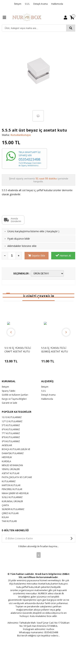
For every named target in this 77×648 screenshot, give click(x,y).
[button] (4, 293)
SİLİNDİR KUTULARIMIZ (13, 509)
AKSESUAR (7, 445)
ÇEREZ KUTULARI (10, 513)
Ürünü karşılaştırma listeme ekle (25, 231)
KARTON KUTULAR (11, 485)
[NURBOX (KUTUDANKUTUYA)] (27, 17)
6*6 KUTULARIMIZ (11, 429)
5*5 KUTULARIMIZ (11, 425)
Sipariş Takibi (8, 390)
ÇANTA (5, 505)
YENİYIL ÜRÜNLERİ (11, 469)
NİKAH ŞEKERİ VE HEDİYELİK (15, 493)
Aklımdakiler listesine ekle (22, 246)
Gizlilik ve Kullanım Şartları (15, 394)
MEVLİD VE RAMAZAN (12, 465)
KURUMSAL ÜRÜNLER (12, 501)
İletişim (17, 3)
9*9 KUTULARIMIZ (11, 441)
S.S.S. (27, 3)
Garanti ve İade (9, 402)
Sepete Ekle (38, 255)
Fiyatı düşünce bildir (18, 238)
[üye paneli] (65, 17)
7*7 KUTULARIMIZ (11, 433)
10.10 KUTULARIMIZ (12, 417)
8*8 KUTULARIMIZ (11, 437)
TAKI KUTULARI (9, 521)
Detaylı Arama (40, 3)
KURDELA (6, 461)
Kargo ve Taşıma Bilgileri (14, 398)
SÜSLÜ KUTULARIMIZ (12, 497)
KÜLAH (5, 517)
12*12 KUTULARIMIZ (12, 421)
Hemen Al (65, 255)
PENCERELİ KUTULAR (12, 489)
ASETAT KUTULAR (10, 473)
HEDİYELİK (7, 457)
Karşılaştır (52, 231)
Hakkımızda (57, 3)
